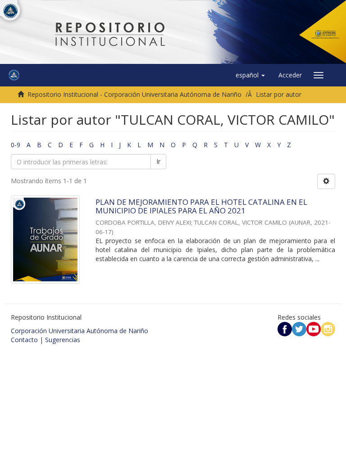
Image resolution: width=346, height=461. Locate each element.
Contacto (24, 339)
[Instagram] (328, 328)
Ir (158, 161)
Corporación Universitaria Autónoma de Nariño (79, 330)
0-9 (15, 144)
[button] (250, 75)
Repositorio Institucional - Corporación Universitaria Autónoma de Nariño (134, 94)
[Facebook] (285, 328)
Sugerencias (62, 339)
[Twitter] (299, 328)
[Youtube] (313, 328)
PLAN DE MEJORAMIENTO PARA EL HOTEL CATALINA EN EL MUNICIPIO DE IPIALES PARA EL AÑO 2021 (201, 206)
